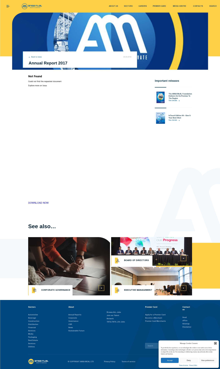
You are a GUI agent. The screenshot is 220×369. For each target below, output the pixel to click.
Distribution (33, 324)
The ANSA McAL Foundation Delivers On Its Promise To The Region (180, 96)
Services (31, 343)
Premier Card (151, 307)
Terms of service (183, 365)
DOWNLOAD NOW (38, 203)
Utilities (31, 347)
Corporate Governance (73, 319)
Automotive (33, 315)
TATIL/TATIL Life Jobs (116, 322)
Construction (33, 321)
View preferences (207, 360)
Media (30, 334)
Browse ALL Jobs (114, 312)
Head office (184, 319)
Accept (169, 360)
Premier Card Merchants (155, 321)
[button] (215, 343)
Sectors (32, 307)
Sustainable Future (76, 331)
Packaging (32, 337)
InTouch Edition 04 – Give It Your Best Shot (180, 117)
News (70, 327)
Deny (189, 360)
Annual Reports (74, 315)
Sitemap (186, 324)
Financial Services (32, 329)
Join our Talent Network (113, 317)
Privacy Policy (193, 365)
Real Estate (33, 340)
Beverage (32, 318)
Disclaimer (186, 327)
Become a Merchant (153, 318)
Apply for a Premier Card (155, 315)
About (71, 307)
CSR (70, 324)
